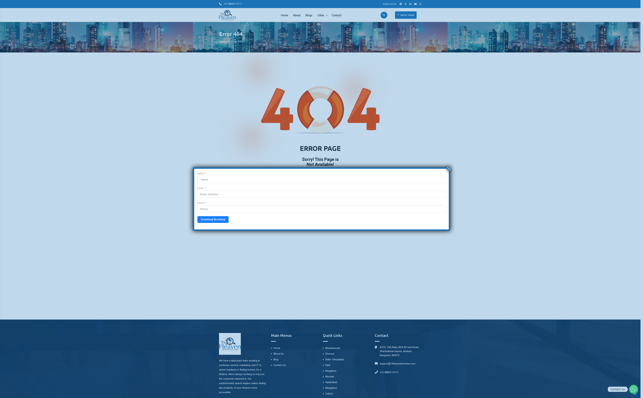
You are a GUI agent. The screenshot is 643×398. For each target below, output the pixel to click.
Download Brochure (213, 219)
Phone (200, 203)
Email (200, 188)
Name (200, 173)
